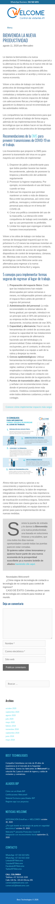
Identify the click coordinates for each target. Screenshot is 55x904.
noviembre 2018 (12, 729)
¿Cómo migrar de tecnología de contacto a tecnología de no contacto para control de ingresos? (26, 583)
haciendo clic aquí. (25, 564)
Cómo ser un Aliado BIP (15, 791)
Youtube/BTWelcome (14, 863)
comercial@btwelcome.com (17, 883)
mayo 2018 (10, 740)
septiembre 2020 (12, 712)
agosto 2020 (11, 715)
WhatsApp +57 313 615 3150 (17, 858)
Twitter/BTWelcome (14, 869)
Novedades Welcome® (17, 577)
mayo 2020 (10, 722)
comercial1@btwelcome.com (17, 886)
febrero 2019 (11, 726)
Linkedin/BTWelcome (14, 861)
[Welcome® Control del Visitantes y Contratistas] (26, 13)
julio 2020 (9, 719)
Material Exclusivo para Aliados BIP (20, 798)
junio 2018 (10, 736)
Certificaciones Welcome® (16, 795)
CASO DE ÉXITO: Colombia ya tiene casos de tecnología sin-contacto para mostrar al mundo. (26, 593)
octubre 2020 (11, 708)
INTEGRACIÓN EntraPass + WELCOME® (23, 819)
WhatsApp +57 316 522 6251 (17, 855)
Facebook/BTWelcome (15, 866)
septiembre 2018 (12, 733)
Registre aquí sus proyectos (17, 802)
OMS (34, 136)
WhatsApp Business (25, 2)
